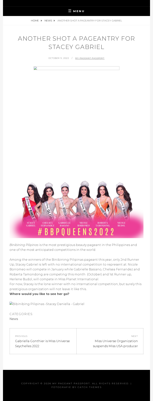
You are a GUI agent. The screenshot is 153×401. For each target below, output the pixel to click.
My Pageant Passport (89, 58)
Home (35, 20)
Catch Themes (90, 387)
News (48, 20)
